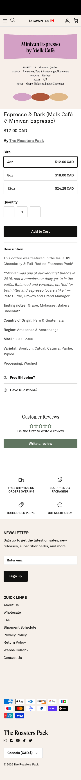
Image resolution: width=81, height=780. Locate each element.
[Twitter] (30, 740)
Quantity (11, 202)
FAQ (7, 620)
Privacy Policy (15, 635)
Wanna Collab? (16, 650)
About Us (11, 605)
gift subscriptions (53, 6)
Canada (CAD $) (20, 752)
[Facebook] (11, 740)
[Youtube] (18, 740)
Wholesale (12, 612)
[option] (40, 68)
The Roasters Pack (26, 140)
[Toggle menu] (5, 21)
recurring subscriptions (26, 11)
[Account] (66, 21)
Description (13, 249)
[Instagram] (5, 740)
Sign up (15, 576)
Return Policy (15, 642)
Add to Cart (40, 231)
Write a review (40, 443)
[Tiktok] (24, 740)
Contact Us (13, 657)
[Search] (15, 20)
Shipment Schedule (20, 627)
